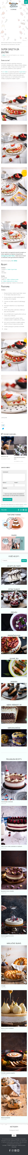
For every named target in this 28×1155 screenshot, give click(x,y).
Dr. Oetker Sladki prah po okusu (9, 281)
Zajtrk (18, 44)
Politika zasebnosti (12, 1145)
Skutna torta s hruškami (7, 1028)
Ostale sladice (17, 42)
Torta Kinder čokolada (7, 802)
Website (5, 488)
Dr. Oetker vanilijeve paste (11, 279)
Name (5, 482)
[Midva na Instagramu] (21, 510)
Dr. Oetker (5, 72)
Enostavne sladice (6, 42)
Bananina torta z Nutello (7, 891)
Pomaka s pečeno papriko (8, 1073)
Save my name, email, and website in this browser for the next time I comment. (14, 494)
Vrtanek (3, 986)
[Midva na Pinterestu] (23, 510)
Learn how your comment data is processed (14, 505)
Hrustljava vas (4, 456)
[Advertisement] (14, 26)
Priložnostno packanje (8, 44)
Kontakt (4, 1145)
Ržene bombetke (5, 1118)
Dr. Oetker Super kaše (11, 269)
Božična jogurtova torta (7, 936)
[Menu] (26, 2)
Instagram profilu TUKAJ (8, 256)
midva (4, 55)
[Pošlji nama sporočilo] (26, 510)
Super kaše (22, 72)
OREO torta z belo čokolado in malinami (11, 846)
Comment (5, 472)
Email (16, 482)
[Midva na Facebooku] (18, 510)
